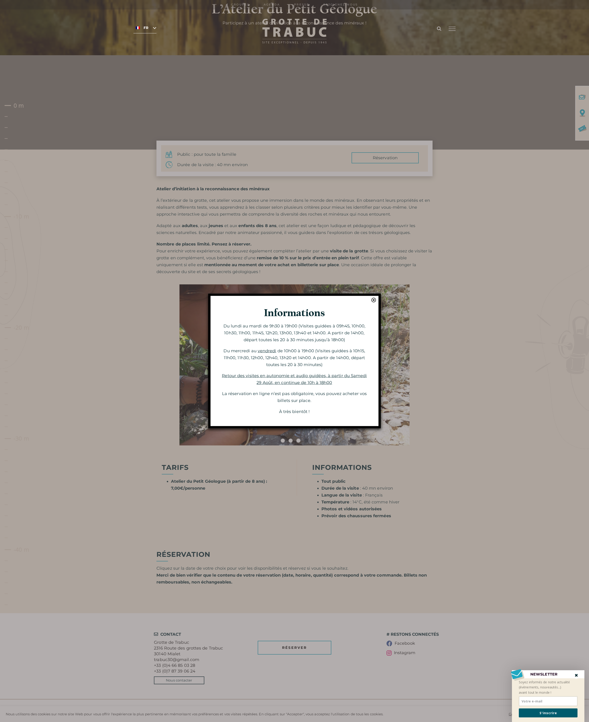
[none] (144, 27)
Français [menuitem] (146, 28)
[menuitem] (144, 27)
